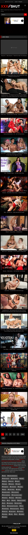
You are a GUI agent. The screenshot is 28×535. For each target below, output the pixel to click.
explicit (18, 489)
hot (9, 500)
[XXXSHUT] (11, 6)
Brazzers (21, 459)
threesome (20, 511)
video (11, 514)
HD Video (19, 497)
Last (3, 438)
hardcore (5, 497)
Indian (14, 500)
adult (5, 475)
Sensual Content (15, 508)
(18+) (8, 465)
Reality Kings (5, 461)
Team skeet (12, 511)
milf (4, 503)
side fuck (5, 511)
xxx (16, 514)
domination (13, 486)
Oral (4, 505)
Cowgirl (18, 483)
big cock (11, 481)
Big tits (17, 481)
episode (20, 486)
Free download (7, 494)
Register (20, 1)
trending (5, 514)
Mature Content (22, 500)
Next (22, 434)
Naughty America (12, 461)
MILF (3, 465)
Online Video (18, 503)
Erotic (5, 489)
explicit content (7, 492)
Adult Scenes (6, 478)
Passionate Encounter (13, 505)
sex (22, 508)
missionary (10, 503)
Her (4, 500)
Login (16, 1)
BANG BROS (15, 478)
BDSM (22, 478)
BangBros (19, 461)
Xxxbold (22, 514)
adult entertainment (13, 475)
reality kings (6, 508)
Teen (5, 465)
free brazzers (15, 492)
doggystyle (6, 486)
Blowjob (5, 483)
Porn (22, 505)
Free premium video (17, 494)
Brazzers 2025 (14, 467)
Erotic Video (11, 489)
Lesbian (11, 465)
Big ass (5, 481)
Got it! (14, 530)
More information (14, 532)
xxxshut (5, 516)
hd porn (12, 497)
